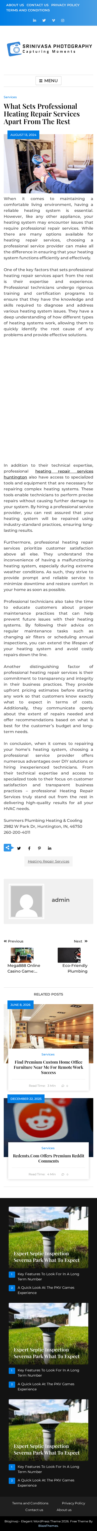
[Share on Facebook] (29, 848)
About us (15, 5)
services (10, 97)
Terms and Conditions (28, 10)
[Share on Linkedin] (49, 848)
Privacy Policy (65, 5)
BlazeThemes (48, 1526)
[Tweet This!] (19, 848)
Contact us (37, 5)
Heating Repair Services (48, 861)
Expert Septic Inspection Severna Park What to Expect (47, 1256)
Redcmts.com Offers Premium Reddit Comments (48, 1158)
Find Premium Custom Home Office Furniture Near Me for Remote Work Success (48, 1067)
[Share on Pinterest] (39, 848)
